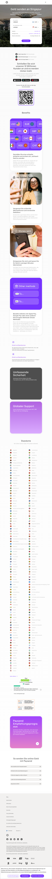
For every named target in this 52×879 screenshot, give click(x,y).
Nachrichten (9, 800)
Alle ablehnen (25, 875)
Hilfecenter (8, 803)
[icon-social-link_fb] (7, 839)
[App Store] (17, 80)
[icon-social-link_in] (11, 839)
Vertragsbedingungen (11, 820)
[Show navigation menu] (45, 2)
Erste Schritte (26, 40)
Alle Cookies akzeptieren (37, 875)
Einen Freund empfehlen (11, 806)
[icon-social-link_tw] (22, 839)
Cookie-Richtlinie (10, 816)
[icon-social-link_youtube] (14, 839)
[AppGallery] (35, 80)
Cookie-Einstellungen (13, 875)
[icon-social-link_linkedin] (18, 839)
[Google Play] (26, 80)
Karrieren (8, 810)
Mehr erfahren (13, 676)
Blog (7, 797)
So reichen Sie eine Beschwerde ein (13, 823)
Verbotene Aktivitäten (11, 826)
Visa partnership (9, 813)
